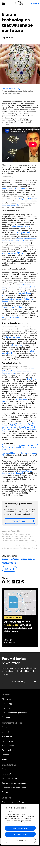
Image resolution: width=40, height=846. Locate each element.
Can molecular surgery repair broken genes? (20, 445)
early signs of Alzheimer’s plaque (19, 200)
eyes (4, 295)
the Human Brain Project (20, 427)
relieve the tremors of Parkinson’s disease (17, 300)
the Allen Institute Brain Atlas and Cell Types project (19, 424)
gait (3, 401)
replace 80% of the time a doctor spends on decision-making (20, 371)
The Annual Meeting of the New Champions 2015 (19, 454)
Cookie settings (20, 840)
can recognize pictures (23, 233)
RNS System (32, 379)
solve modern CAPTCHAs (22, 227)
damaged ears (25, 293)
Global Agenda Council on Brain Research (17, 472)
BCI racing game (18, 345)
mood (25, 399)
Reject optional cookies (20, 828)
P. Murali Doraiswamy (11, 89)
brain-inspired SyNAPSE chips (14, 253)
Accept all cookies (20, 834)
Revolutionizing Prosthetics (13, 307)
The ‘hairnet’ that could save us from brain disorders (19, 448)
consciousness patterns (11, 205)
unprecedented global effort (13, 189)
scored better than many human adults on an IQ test (19, 240)
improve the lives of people (13, 317)
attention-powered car (13, 337)
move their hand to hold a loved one (18, 288)
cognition (18, 399)
